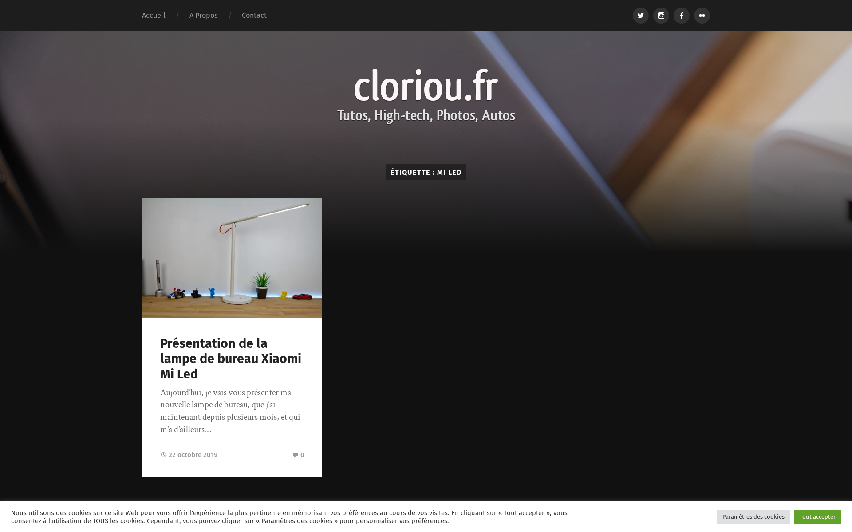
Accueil (154, 15)
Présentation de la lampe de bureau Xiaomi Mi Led (230, 359)
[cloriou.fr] (426, 97)
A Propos (203, 15)
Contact (254, 15)
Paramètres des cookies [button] (753, 516)
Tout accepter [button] (818, 516)
